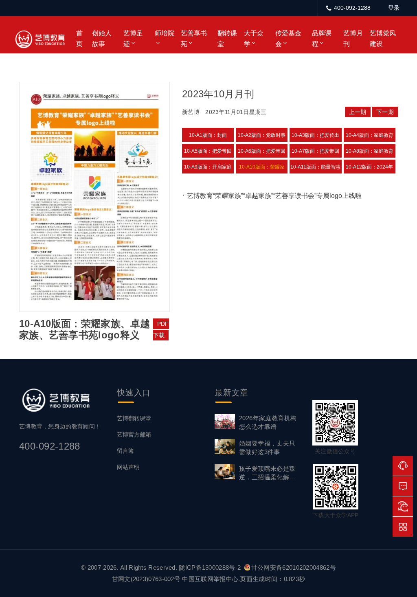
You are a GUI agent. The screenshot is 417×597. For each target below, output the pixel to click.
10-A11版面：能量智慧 (315, 167)
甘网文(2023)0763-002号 (146, 578)
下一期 (385, 112)
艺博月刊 (353, 38)
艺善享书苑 (194, 38)
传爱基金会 (288, 38)
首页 (79, 38)
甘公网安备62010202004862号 (293, 567)
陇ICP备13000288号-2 (210, 567)
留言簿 (125, 451)
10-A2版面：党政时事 (261, 135)
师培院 (164, 33)
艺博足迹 (133, 38)
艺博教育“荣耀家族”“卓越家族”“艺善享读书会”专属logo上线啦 (274, 195)
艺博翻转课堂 (134, 418)
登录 (393, 7)
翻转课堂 (227, 38)
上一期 (358, 112)
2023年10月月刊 (218, 93)
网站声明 (128, 467)
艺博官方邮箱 (134, 434)
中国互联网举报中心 (210, 578)
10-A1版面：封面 (208, 135)
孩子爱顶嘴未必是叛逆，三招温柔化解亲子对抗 (267, 477)
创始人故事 (102, 38)
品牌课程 (321, 38)
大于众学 (253, 38)
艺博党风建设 (383, 38)
